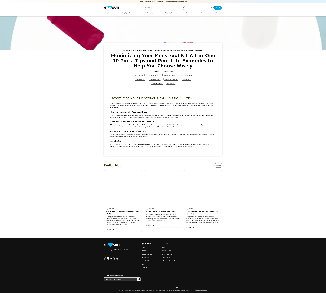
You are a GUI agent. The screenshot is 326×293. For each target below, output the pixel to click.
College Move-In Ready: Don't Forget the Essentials (202, 212)
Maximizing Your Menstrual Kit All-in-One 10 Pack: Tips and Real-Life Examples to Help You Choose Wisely (168, 50)
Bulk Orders (145, 257)
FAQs (163, 247)
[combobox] (164, 8)
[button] (128, 13)
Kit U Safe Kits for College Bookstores (161, 211)
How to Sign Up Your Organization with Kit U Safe (122, 212)
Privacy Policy (166, 257)
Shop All (144, 251)
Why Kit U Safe (146, 261)
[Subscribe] (139, 279)
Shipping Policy (166, 251)
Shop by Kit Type (147, 254)
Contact (144, 268)
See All (218, 165)
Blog (143, 264)
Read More (109, 229)
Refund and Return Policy (170, 261)
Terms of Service (167, 254)
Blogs (130, 50)
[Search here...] (183, 8)
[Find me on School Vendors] (177, 288)
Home (125, 50)
